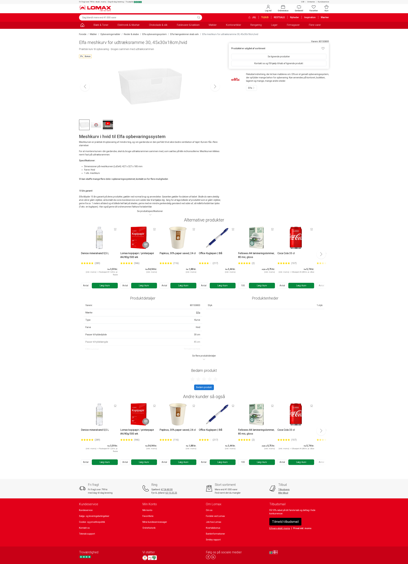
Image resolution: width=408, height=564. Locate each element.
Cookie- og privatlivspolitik (92, 522)
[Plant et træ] (152, 557)
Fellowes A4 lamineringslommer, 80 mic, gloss (256, 255)
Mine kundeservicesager (154, 522)
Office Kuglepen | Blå (210, 253)
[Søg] (198, 17)
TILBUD (265, 17)
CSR (302, 2)
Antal (85, 285)
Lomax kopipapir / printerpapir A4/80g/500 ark (137, 255)
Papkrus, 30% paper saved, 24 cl (178, 253)
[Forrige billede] (85, 86)
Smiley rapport (213, 539)
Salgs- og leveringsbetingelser (94, 516)
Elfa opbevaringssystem (154, 34)
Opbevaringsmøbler (110, 34)
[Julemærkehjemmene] (144, 557)
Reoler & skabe (131, 34)
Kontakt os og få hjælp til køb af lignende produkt (278, 63)
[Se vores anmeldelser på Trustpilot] (85, 556)
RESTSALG (279, 17)
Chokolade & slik (158, 24)
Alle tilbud (283, 493)
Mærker (325, 17)
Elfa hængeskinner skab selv (184, 34)
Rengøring (256, 24)
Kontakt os (84, 528)
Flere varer (315, 24)
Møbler (213, 24)
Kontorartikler (233, 24)
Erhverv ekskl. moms (279, 528)
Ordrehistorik (149, 528)
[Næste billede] (215, 86)
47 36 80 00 (167, 489)
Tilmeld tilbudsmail (285, 522)
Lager (274, 24)
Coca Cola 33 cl (286, 253)
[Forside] (82, 25)
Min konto (147, 510)
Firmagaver (293, 24)
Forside (82, 34)
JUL (253, 17)
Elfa (250, 88)
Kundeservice (323, 2)
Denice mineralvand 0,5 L (95, 253)
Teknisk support (87, 533)
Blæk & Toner (101, 24)
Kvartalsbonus (213, 528)
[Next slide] (321, 254)
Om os (209, 510)
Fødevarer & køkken (188, 24)
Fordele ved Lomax (215, 516)
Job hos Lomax (213, 522)
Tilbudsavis (284, 489)
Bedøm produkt (204, 387)
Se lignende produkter (279, 56)
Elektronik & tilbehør (129, 24)
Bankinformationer (215, 533)
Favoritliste (147, 516)
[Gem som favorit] (115, 229)
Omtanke (311, 2)
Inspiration (310, 17)
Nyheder (294, 17)
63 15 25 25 (171, 493)
